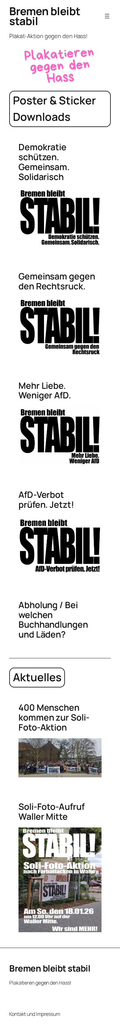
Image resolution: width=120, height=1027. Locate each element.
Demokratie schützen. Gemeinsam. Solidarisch (44, 162)
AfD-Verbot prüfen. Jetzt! (46, 500)
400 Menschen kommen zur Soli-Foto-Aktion (53, 717)
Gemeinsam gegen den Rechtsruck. (56, 281)
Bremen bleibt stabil (44, 16)
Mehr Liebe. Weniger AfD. (44, 391)
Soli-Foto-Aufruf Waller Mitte (51, 812)
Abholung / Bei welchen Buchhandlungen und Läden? (53, 619)
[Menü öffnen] (107, 16)
